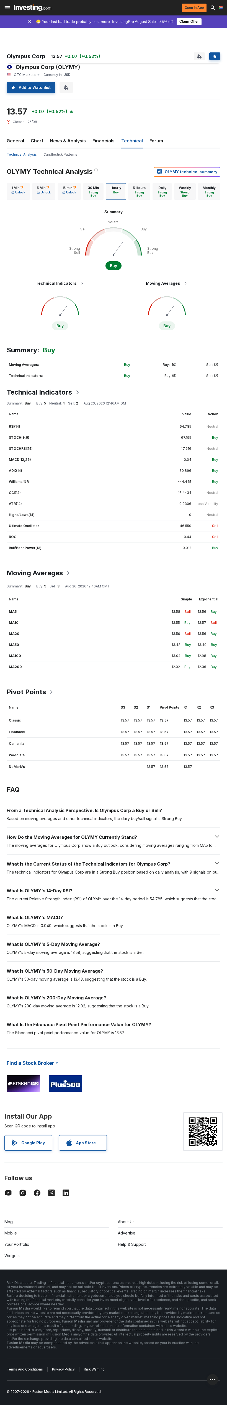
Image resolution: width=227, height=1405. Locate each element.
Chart (37, 140)
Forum (156, 140)
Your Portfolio (16, 1244)
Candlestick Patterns (60, 154)
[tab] (18, 191)
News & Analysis (68, 140)
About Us (126, 1221)
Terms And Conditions (25, 1369)
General (15, 140)
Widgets (12, 1255)
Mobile (10, 1233)
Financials (103, 140)
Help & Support (132, 1244)
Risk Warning (94, 1369)
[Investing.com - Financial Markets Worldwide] (32, 7)
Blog (8, 1221)
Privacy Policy (63, 1369)
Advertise (126, 1233)
